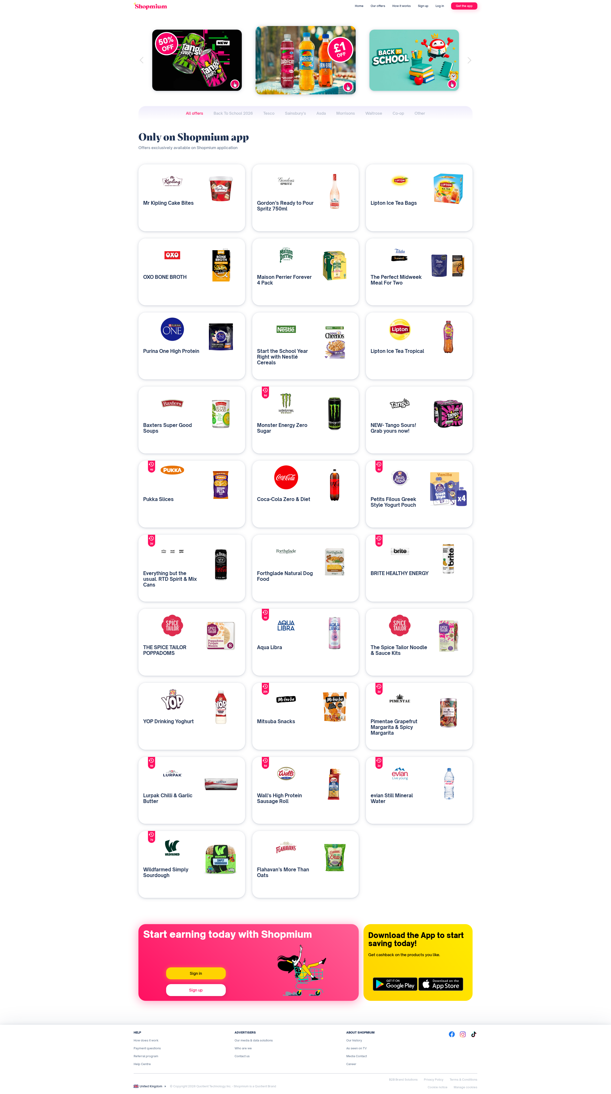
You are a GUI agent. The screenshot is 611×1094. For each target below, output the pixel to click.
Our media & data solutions (254, 1040)
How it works (401, 6)
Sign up (423, 6)
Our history (354, 1040)
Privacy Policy (433, 1079)
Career (351, 1064)
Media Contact (356, 1056)
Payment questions (147, 1048)
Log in (440, 6)
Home (359, 6)
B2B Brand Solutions (403, 1079)
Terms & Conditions (463, 1079)
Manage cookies (465, 1087)
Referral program (146, 1056)
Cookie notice (438, 1087)
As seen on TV (356, 1048)
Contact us (242, 1056)
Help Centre (142, 1064)
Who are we (243, 1048)
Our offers (378, 6)
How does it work (146, 1040)
